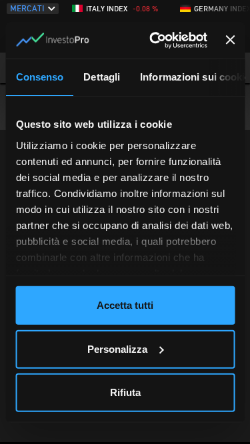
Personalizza (117, 348)
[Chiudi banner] (230, 40)
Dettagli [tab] (101, 77)
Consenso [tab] (39, 77)
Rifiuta (125, 392)
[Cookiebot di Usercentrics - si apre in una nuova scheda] (154, 40)
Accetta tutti (125, 305)
